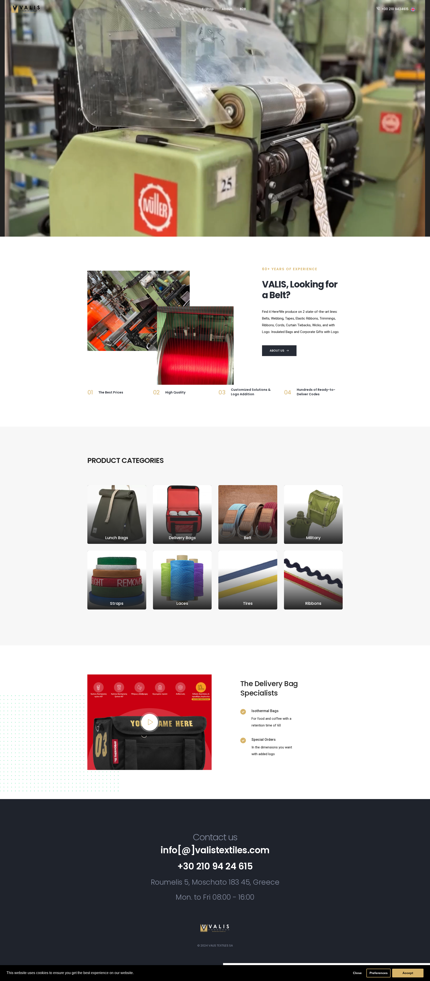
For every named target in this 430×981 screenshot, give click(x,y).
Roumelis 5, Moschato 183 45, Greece (215, 882)
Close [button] (357, 973)
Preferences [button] (379, 973)
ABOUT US (277, 350)
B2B (243, 9)
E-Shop (208, 9)
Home (189, 9)
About (227, 9)
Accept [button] (407, 973)
